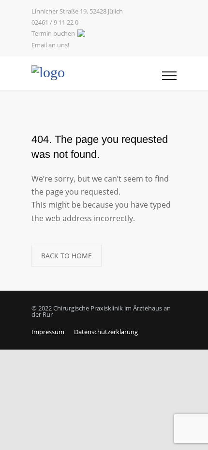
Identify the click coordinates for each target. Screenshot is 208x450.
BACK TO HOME (66, 255)
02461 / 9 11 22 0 (54, 22)
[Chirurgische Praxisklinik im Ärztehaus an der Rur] (96, 73)
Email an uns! (50, 45)
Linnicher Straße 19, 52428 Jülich (77, 11)
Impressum (47, 331)
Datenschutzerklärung (106, 331)
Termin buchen (53, 33)
